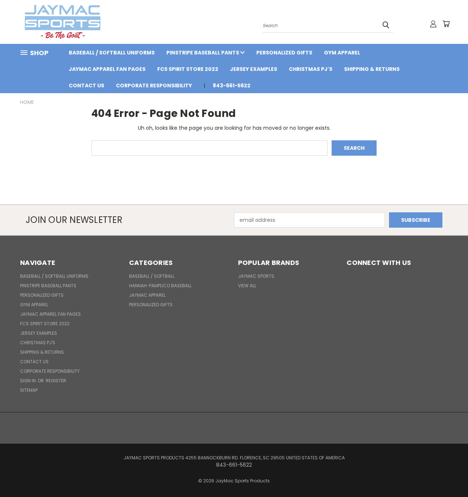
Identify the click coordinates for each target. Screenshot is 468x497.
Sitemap (29, 390)
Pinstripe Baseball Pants (203, 52)
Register (56, 381)
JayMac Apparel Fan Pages (107, 69)
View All (247, 285)
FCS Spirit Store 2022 (187, 69)
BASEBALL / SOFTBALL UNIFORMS (112, 52)
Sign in (28, 381)
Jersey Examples (253, 69)
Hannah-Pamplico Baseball (160, 285)
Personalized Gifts (284, 52)
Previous (449, 474)
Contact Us (86, 85)
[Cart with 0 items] (446, 23)
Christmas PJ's (310, 69)
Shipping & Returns (372, 69)
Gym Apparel (342, 52)
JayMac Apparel (147, 295)
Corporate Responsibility (154, 85)
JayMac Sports (256, 276)
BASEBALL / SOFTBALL (151, 276)
